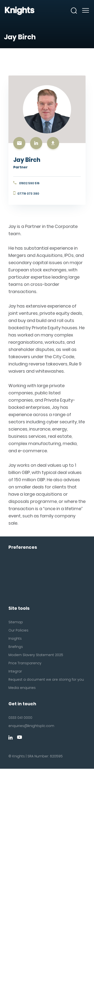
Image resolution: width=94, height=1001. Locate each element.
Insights (15, 638)
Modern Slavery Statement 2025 (35, 654)
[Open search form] (74, 10)
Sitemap (15, 622)
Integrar (15, 671)
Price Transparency (24, 663)
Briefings (15, 646)
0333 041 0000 (20, 717)
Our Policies (18, 630)
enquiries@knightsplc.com (31, 725)
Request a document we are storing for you (46, 679)
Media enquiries (22, 687)
